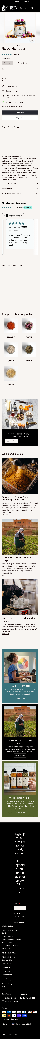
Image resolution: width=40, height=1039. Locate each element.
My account (6, 948)
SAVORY (11, 384)
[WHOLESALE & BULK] (20, 779)
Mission (5, 515)
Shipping (5, 106)
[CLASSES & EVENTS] (20, 667)
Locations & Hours (8, 972)
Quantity (5, 69)
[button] (7, 54)
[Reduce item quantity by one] (4, 73)
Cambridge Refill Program (11, 939)
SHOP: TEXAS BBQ (20, 2)
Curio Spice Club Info (10, 945)
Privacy (4, 978)
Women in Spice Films (10, 930)
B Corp (4, 575)
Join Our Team (7, 942)
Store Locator (7, 975)
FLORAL (29, 337)
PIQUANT (11, 337)
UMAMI (11, 361)
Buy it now (20, 118)
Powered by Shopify (9, 1034)
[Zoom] (32, 40)
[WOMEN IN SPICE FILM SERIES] (20, 721)
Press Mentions (7, 936)
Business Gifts (7, 960)
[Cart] (31, 8)
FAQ (3, 987)
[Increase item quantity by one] (12, 73)
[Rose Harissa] (20, 137)
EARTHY (29, 361)
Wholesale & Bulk (8, 957)
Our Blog (5, 933)
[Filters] (4, 215)
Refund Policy (7, 984)
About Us (5, 634)
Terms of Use (7, 981)
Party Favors (6, 963)
